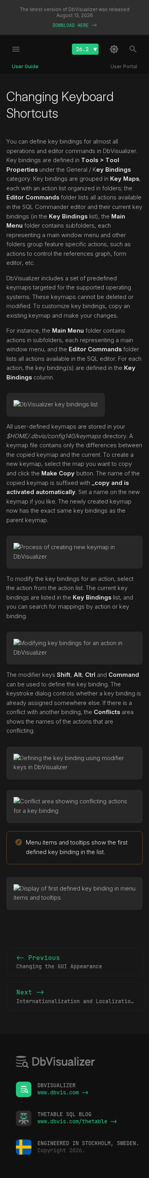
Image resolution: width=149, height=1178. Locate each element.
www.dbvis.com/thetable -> (77, 1121)
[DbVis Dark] (114, 49)
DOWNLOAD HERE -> (74, 25)
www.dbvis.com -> (62, 1092)
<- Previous (59, 962)
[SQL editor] (55, 1063)
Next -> (80, 996)
